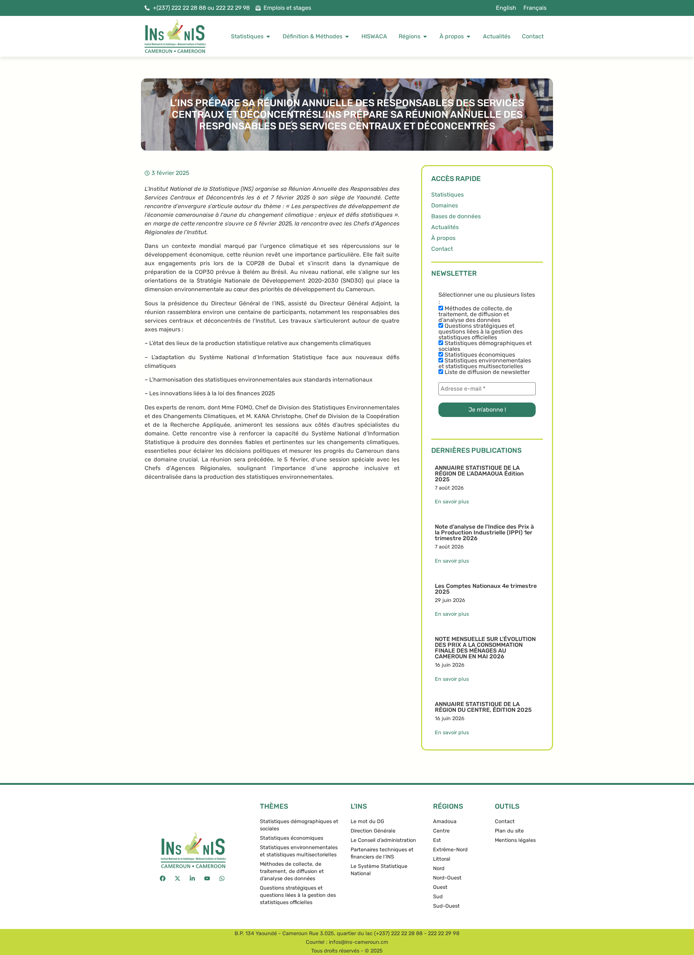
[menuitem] (506, 8)
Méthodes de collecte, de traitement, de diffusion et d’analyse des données (475, 314)
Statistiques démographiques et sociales (485, 346)
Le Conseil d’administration (383, 840)
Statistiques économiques (479, 355)
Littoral (441, 859)
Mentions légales (515, 840)
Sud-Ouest (446, 906)
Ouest (440, 887)
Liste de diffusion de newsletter (486, 372)
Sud (438, 897)
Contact (442, 248)
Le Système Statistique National (379, 870)
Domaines (444, 205)
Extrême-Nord (450, 850)
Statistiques (447, 194)
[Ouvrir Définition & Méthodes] (347, 36)
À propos (443, 238)
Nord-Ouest (447, 878)
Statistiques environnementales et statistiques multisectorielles (484, 363)
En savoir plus (452, 502)
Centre (441, 831)
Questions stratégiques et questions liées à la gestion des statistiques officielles (480, 331)
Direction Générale (373, 831)
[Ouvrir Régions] (425, 36)
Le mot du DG (367, 821)
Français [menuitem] (535, 7)
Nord (439, 868)
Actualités (445, 227)
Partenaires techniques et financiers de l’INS (382, 853)
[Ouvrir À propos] (468, 36)
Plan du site (509, 831)
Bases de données (456, 216)
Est (437, 840)
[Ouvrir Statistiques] (268, 36)
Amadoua (445, 821)
